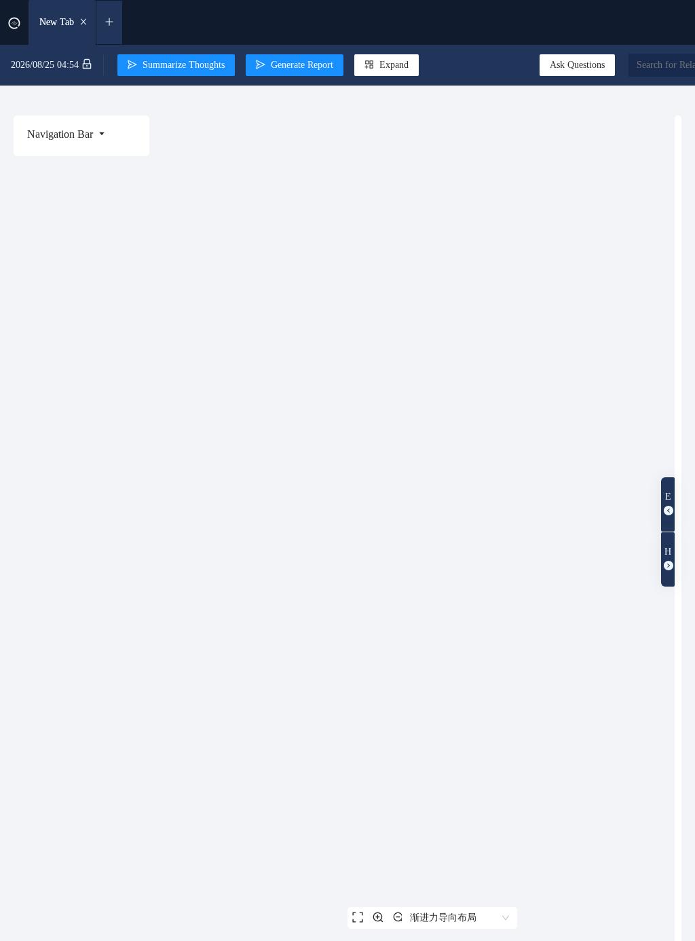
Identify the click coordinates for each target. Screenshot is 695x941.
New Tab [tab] (56, 22)
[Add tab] (109, 22)
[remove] (83, 22)
